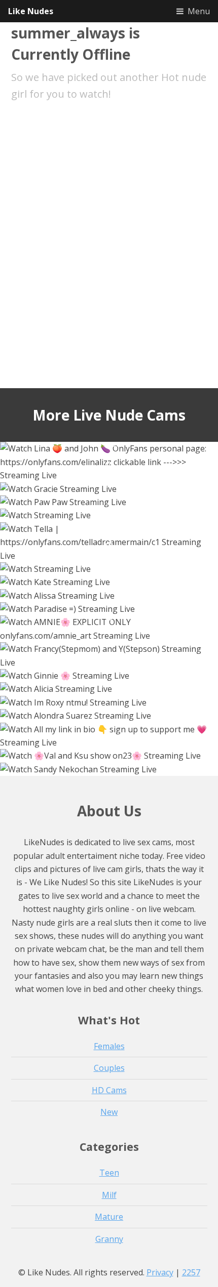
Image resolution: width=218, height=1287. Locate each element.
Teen (109, 1172)
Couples (109, 1067)
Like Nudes (30, 11)
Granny (109, 1238)
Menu (199, 11)
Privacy (160, 1272)
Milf (109, 1194)
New (109, 1111)
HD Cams (109, 1090)
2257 (191, 1272)
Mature (109, 1216)
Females (109, 1046)
